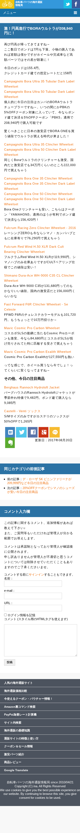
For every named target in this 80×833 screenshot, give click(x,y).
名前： (8, 578)
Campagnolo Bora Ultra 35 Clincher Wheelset (38, 144)
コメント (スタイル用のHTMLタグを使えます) (36, 619)
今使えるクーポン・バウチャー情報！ (28, 698)
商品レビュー (12, 762)
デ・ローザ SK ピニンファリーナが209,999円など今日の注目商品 (39, 481)
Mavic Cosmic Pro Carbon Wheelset (32, 328)
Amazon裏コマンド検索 (19, 706)
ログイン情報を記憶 (21, 615)
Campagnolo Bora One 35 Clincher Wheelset (38, 178)
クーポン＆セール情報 (18, 746)
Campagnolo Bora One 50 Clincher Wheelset (38, 194)
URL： (8, 603)
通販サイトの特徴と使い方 (21, 738)
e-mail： (9, 590)
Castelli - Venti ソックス (22, 411)
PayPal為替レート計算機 (20, 714)
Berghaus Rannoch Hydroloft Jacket (31, 387)
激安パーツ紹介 (14, 754)
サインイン (36, 574)
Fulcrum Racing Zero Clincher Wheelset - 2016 (40, 228)
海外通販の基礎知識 (17, 730)
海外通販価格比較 (15, 690)
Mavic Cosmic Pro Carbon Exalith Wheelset (37, 351)
